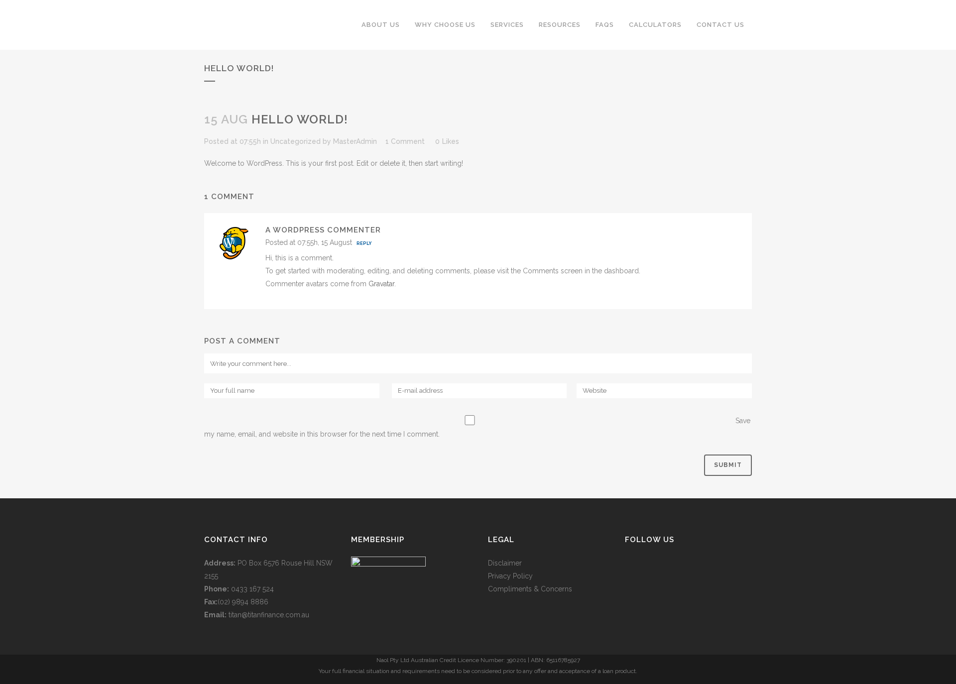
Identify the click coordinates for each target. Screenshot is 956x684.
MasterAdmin (355, 141)
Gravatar (381, 284)
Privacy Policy (510, 576)
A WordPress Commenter (323, 230)
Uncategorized (295, 141)
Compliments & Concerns (530, 589)
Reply (364, 243)
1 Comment (405, 141)
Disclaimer (505, 563)
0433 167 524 (252, 589)
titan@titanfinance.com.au (269, 615)
